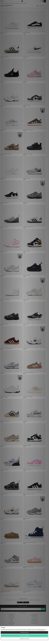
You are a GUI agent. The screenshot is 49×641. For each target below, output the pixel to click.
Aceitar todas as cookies (24, 635)
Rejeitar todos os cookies (24, 638)
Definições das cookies (24, 632)
